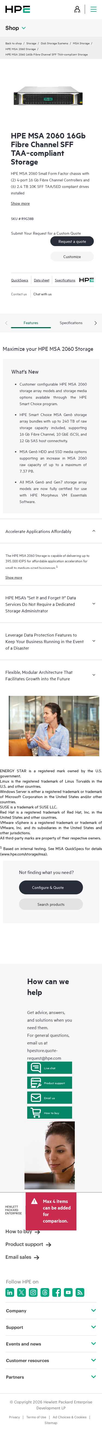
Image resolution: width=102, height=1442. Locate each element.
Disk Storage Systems (54, 43)
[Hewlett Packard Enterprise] (17, 9)
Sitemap (51, 1423)
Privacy (14, 1417)
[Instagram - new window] (33, 1292)
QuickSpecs (19, 279)
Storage (31, 43)
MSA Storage (81, 43)
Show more (20, 203)
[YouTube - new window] (68, 1292)
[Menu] (94, 9)
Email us (49, 1098)
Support (14, 1327)
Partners (15, 1377)
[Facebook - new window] (56, 1292)
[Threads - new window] (45, 1292)
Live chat (49, 1068)
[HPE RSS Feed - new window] (80, 1292)
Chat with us (42, 293)
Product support (54, 1083)
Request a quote (72, 241)
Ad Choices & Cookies (69, 1417)
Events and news (23, 1344)
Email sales (18, 1257)
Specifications (65, 279)
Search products (51, 904)
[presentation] (95, 323)
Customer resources (27, 1360)
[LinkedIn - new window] (9, 1292)
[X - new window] (21, 1292)
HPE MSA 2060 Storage (20, 48)
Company (16, 1310)
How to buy (51, 1113)
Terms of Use (36, 1417)
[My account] (77, 9)
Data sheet (41, 279)
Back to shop (13, 43)
